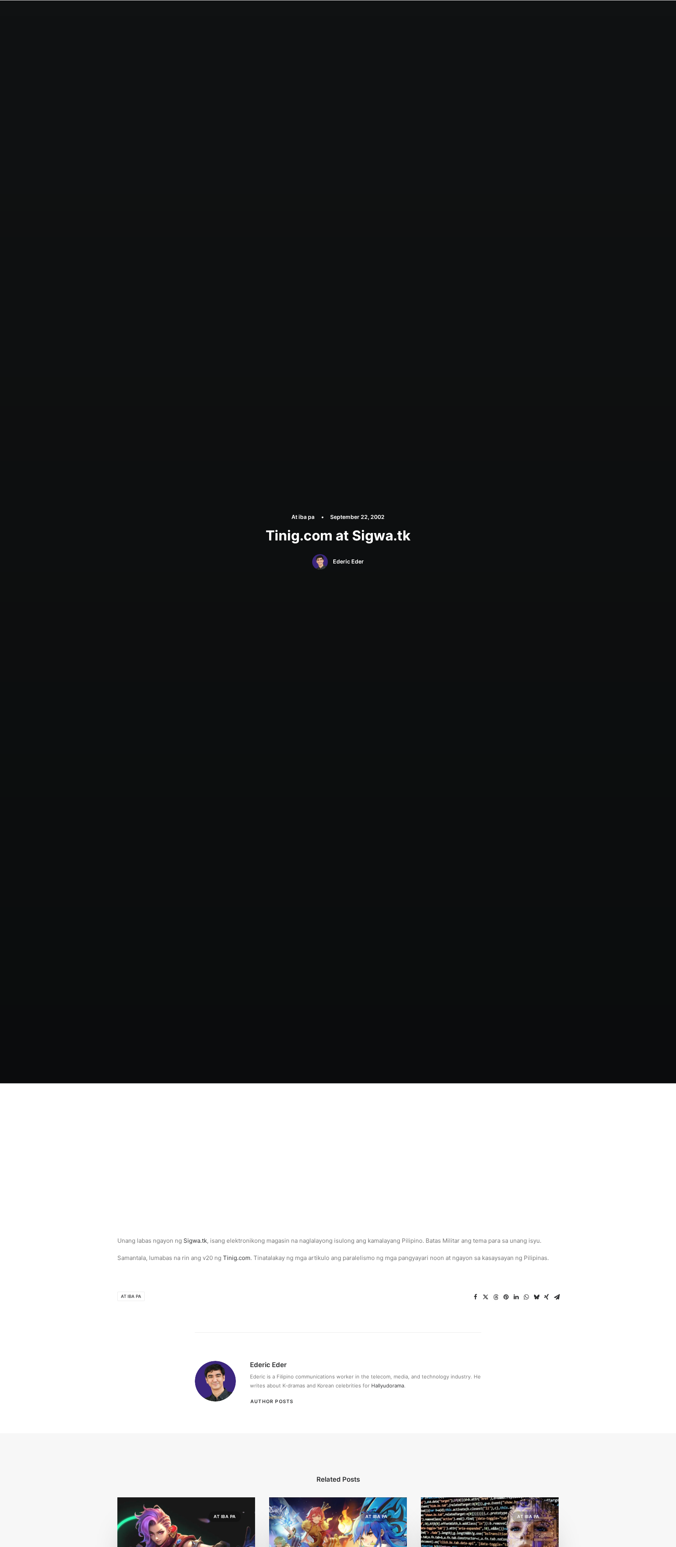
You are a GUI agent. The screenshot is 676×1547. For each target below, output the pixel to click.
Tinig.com (236, 1258)
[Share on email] (556, 1297)
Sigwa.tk (195, 1240)
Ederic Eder (348, 561)
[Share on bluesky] (536, 1297)
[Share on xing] (546, 1297)
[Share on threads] (495, 1297)
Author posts (271, 1401)
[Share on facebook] (475, 1297)
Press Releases (438, 14)
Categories (362, 14)
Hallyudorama (387, 1385)
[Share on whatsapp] (526, 1297)
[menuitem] (303, 14)
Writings (397, 14)
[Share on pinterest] (506, 1297)
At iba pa (303, 516)
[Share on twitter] (485, 1297)
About (329, 14)
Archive (477, 14)
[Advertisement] (338, 1142)
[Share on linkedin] (516, 1297)
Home (303, 14)
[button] (506, 14)
